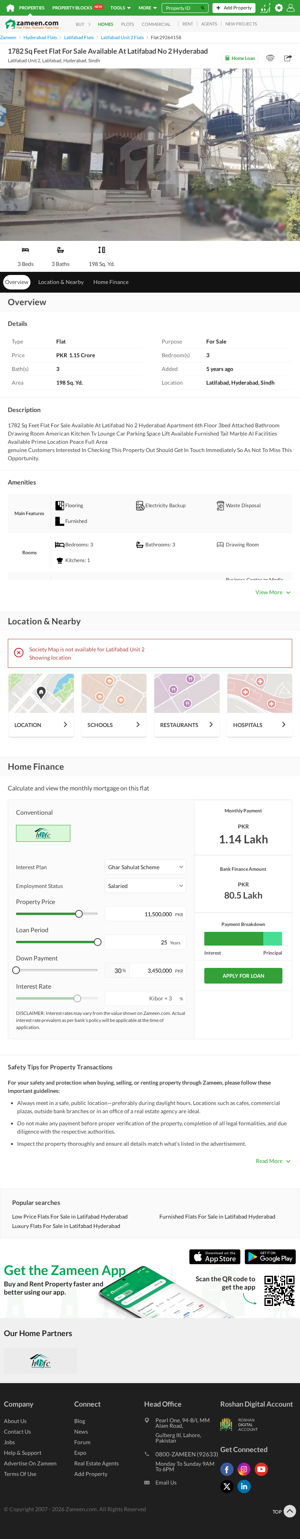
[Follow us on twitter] (229, 1493)
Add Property (90, 1473)
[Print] (270, 58)
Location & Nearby (61, 282)
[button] (145, 866)
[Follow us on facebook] (229, 1475)
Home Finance (111, 282)
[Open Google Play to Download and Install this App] (270, 1262)
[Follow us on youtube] (263, 1475)
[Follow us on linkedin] (246, 1493)
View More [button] (268, 592)
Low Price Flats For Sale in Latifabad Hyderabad (70, 1216)
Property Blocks (77, 7)
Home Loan (243, 58)
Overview (17, 282)
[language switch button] (265, 8)
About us (15, 1421)
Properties (32, 7)
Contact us (17, 1431)
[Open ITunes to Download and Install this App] (217, 1262)
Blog (79, 1421)
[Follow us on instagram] (246, 1475)
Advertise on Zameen (30, 1463)
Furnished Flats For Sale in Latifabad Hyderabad (217, 1216)
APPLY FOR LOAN (243, 976)
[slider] (79, 914)
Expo (80, 1452)
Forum (82, 1442)
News (81, 1431)
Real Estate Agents (96, 1463)
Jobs (9, 1442)
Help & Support (22, 1452)
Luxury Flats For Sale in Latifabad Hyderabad (66, 1226)
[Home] (10, 8)
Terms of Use (20, 1473)
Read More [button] (269, 1160)
